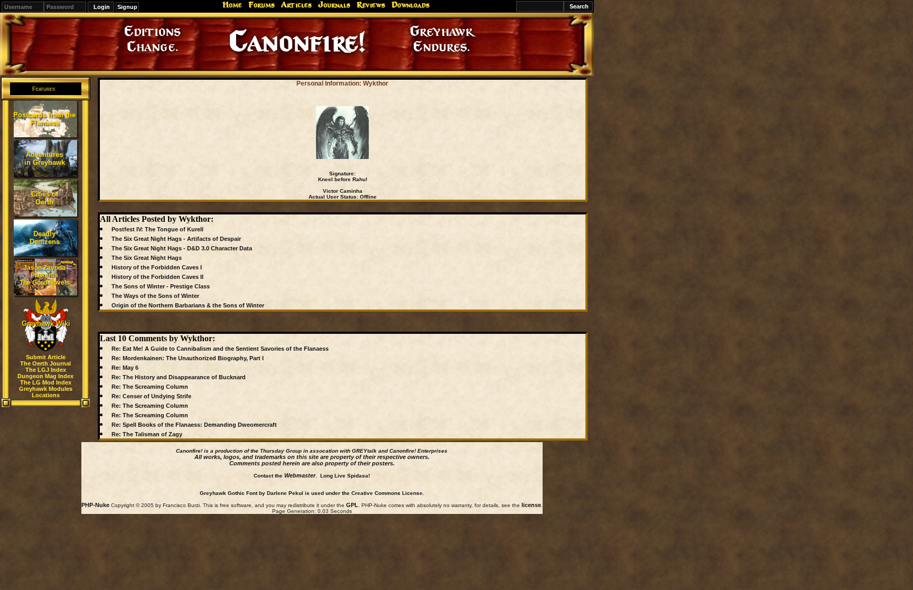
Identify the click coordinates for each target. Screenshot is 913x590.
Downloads (411, 5)
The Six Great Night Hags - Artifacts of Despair (176, 239)
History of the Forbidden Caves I (156, 267)
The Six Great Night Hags (146, 258)
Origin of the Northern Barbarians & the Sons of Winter (187, 305)
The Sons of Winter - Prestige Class (160, 286)
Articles (296, 5)
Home (232, 5)
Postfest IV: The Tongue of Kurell (157, 229)
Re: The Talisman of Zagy (146, 434)
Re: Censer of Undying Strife (151, 396)
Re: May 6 (124, 367)
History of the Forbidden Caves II (157, 277)
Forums (261, 5)
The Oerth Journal (45, 363)
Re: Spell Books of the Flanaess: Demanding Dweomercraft (194, 425)
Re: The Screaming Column (149, 386)
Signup (127, 7)
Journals (334, 5)
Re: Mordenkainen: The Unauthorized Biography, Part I (187, 358)
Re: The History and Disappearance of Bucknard (178, 377)
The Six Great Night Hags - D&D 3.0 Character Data (181, 248)
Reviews (371, 5)
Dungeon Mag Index (45, 376)
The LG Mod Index (45, 382)
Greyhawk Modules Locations (45, 392)
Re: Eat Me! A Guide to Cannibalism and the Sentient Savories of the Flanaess (220, 348)
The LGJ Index (45, 370)
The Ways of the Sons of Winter (155, 296)
